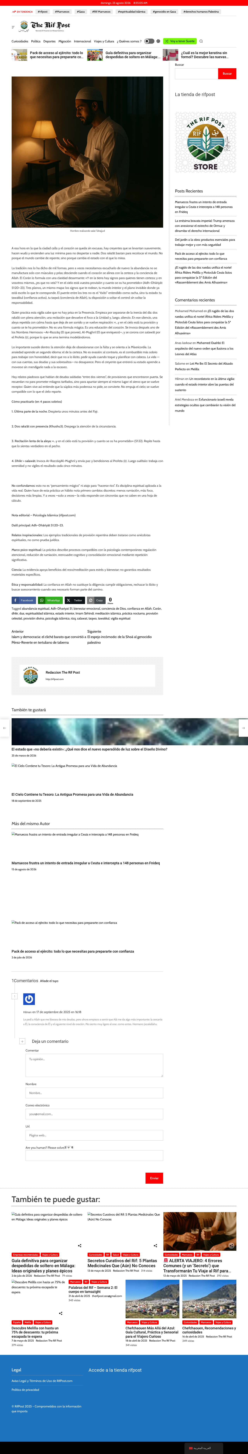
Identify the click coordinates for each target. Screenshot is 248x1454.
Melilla (28, 1322)
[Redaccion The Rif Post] (30, 676)
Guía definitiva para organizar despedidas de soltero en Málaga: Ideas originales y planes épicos (56, 57)
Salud (116, 1254)
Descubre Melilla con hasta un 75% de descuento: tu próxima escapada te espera (35, 1332)
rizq (73, 618)
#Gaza (81, 11)
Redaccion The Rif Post (63, 672)
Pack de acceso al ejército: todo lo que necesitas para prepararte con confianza (73, 951)
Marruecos (187, 1254)
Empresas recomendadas (25, 1254)
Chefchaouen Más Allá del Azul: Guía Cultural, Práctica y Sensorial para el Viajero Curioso (152, 1332)
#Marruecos (62, 11)
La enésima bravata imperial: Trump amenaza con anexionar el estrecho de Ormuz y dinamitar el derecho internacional (205, 225)
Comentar (32, 1050)
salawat (82, 618)
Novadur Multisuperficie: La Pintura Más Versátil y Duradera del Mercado (208, 57)
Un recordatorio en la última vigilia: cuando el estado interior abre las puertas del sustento (205, 384)
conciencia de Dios (114, 608)
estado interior (64, 613)
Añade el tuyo (49, 981)
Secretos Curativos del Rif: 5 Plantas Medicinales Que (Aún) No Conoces (122, 1263)
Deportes (49, 41)
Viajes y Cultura (104, 41)
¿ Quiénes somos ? (129, 41)
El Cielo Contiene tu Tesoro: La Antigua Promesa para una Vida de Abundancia (72, 794)
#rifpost (42, 11)
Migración (65, 41)
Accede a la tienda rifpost (115, 1370)
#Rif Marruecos (101, 11)
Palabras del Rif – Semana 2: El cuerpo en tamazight (93, 1290)
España (17, 1322)
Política (35, 41)
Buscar (179, 64)
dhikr (15, 613)
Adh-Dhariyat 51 (61, 608)
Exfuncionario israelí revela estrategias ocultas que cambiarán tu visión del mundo (205, 405)
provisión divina (33, 618)
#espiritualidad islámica (131, 11)
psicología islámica (57, 618)
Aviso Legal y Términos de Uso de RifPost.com (42, 1381)
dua (21, 613)
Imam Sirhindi (85, 613)
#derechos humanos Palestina (201, 11)
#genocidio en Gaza (164, 11)
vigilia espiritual (120, 618)
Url (28, 1126)
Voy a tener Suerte (182, 41)
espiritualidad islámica (40, 613)
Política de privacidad (25, 1390)
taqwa (93, 618)
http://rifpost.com (55, 679)
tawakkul (103, 618)
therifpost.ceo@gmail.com (107, 1296)
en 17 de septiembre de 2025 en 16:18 (57, 1012)
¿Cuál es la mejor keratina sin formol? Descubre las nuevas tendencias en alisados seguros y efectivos (131, 59)
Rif (107, 1254)
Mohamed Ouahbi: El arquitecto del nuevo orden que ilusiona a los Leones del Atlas (204, 348)
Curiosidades (20, 41)
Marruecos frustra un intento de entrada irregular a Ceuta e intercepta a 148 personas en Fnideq (86, 863)
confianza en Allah (139, 608)
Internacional (82, 41)
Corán (157, 608)
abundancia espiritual (35, 608)
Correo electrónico (38, 1105)
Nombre (31, 1084)
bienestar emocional (87, 608)
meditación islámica (108, 613)
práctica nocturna (133, 613)
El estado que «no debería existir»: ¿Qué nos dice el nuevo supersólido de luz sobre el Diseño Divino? (89, 749)
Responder (93, 1012)
